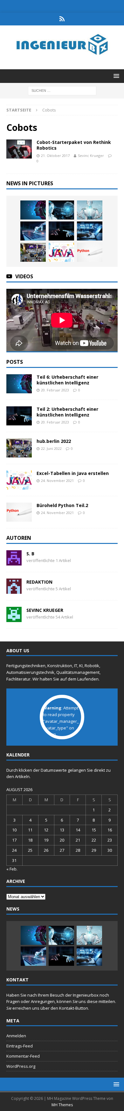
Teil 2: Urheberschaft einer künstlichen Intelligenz (67, 412)
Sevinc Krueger (91, 155)
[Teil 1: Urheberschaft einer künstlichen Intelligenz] (89, 230)
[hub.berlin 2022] (33, 252)
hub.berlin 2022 (54, 441)
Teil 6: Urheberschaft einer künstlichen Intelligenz (67, 380)
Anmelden (16, 1036)
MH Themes (62, 1105)
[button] (115, 76)
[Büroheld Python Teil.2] (89, 252)
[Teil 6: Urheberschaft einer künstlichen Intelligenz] (33, 210)
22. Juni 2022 (51, 448)
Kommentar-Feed (23, 1056)
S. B (30, 554)
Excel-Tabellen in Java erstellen (73, 473)
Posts (14, 361)
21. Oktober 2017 (55, 155)
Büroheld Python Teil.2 (62, 505)
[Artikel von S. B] (14, 562)
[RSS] (62, 19)
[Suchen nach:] (62, 90)
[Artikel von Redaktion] (14, 590)
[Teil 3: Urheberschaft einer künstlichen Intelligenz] (33, 230)
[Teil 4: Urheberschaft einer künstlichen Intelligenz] (89, 210)
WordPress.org (20, 1066)
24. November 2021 (57, 480)
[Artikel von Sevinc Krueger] (14, 618)
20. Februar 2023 (55, 390)
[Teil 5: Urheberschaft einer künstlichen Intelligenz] (61, 210)
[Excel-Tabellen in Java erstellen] (61, 252)
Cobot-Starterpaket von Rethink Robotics (74, 145)
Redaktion (39, 582)
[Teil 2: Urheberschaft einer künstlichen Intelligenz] (61, 230)
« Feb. (11, 869)
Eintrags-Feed (19, 1046)
